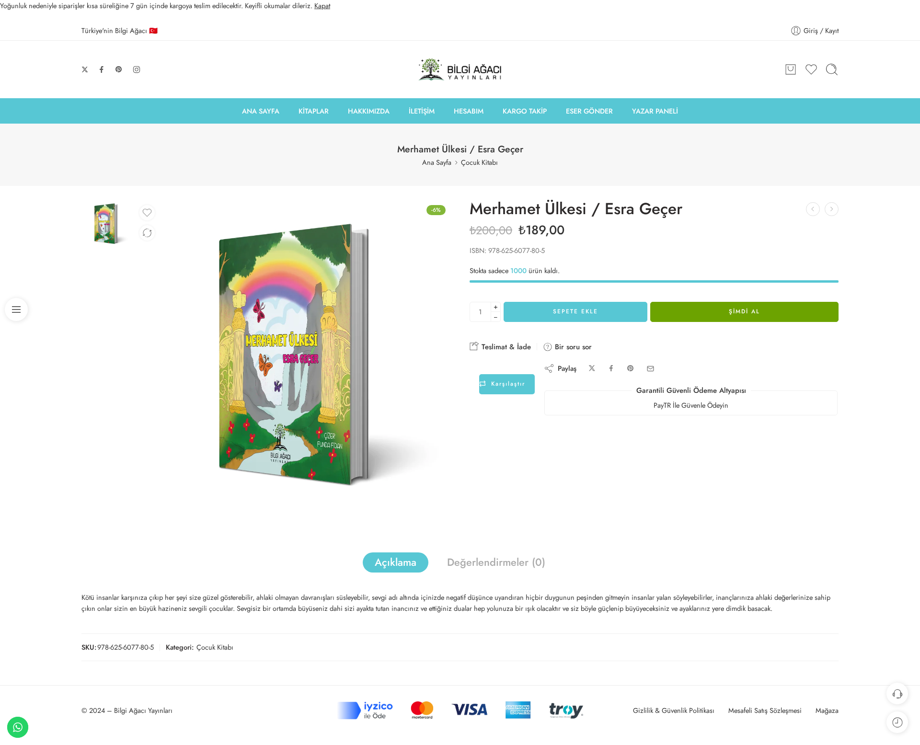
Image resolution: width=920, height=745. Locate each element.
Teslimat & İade (505, 347)
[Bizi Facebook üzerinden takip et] (101, 69)
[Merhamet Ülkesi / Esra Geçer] (105, 223)
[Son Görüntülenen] (897, 722)
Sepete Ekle (575, 311)
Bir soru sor (572, 347)
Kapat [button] (322, 5)
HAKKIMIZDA (369, 111)
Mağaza (827, 710)
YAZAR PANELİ (655, 111)
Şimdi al (744, 311)
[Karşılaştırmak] (147, 233)
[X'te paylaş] (592, 369)
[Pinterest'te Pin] (630, 369)
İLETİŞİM (422, 111)
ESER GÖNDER (589, 111)
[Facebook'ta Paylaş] (611, 369)
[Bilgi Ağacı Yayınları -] (460, 69)
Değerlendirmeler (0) (496, 562)
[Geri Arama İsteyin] (897, 693)
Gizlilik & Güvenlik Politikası (673, 710)
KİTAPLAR (314, 111)
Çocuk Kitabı (479, 162)
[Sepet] (790, 69)
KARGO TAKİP (525, 111)
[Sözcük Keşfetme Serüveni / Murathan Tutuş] (832, 209)
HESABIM (468, 111)
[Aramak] (832, 69)
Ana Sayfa (436, 162)
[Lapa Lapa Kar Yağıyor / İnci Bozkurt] (813, 209)
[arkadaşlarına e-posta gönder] (650, 369)
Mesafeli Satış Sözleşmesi (765, 710)
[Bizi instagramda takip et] (136, 69)
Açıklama (395, 562)
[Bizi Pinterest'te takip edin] (119, 69)
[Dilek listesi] (147, 212)
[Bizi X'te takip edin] (84, 69)
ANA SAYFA (260, 111)
